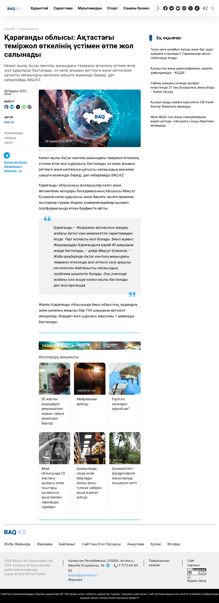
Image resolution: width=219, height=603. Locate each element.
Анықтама (135, 544)
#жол (8, 142)
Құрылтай (39, 8)
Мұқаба (9, 29)
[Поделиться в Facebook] (6, 107)
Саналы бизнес (136, 8)
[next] (157, 8)
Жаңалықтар (29, 29)
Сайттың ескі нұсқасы (101, 544)
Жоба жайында (17, 544)
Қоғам (156, 544)
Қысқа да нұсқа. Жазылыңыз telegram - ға (16, 166)
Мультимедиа (90, 8)
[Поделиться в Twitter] (18, 107)
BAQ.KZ (9, 122)
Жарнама (44, 544)
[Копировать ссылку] (29, 107)
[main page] (14, 8)
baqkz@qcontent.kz (82, 575)
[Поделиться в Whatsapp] (24, 107)
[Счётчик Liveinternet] (196, 571)
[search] (213, 8)
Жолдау (174, 544)
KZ (205, 8)
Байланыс (67, 544)
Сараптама (63, 8)
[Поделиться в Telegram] (12, 107)
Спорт (112, 8)
